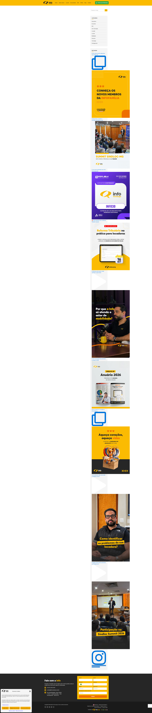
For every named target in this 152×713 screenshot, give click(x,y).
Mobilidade (94, 36)
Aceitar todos (5, 708)
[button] (30, 691)
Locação (93, 31)
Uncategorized (94, 43)
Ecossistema (73, 2)
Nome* (80, 677)
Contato (89, 2)
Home (56, 2)
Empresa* (95, 682)
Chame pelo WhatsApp (102, 2)
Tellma (81, 2)
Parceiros (93, 38)
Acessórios (94, 21)
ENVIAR (93, 696)
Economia (94, 23)
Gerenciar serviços (5, 704)
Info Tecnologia (95, 28)
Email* (94, 677)
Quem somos (61, 2)
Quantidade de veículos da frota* (85, 690)
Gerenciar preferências (25, 708)
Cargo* (80, 686)
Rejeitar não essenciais (14, 708)
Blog (85, 2)
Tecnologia (94, 40)
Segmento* (95, 686)
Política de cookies (12, 710)
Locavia (67, 2)
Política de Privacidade (19, 710)
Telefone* (81, 682)
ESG (78, 2)
